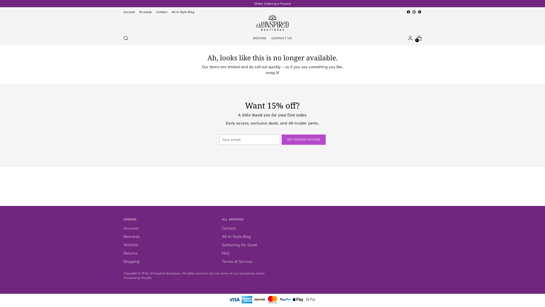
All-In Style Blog (236, 236)
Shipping (131, 261)
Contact (229, 228)
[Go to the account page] (410, 38)
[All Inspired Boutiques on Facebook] (408, 12)
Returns (130, 253)
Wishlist (130, 244)
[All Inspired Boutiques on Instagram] (414, 12)
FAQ (226, 253)
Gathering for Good (239, 244)
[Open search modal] (126, 38)
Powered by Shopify (137, 277)
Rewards (131, 236)
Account (130, 228)
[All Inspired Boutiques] (272, 23)
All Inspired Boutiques (165, 273)
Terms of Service (237, 261)
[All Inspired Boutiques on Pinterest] (420, 12)
